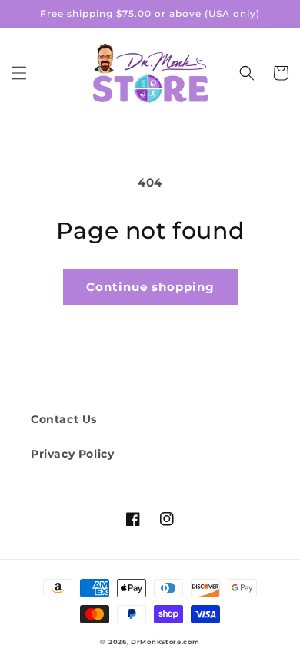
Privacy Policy (72, 454)
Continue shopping (150, 286)
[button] (19, 73)
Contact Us (64, 419)
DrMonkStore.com (165, 642)
